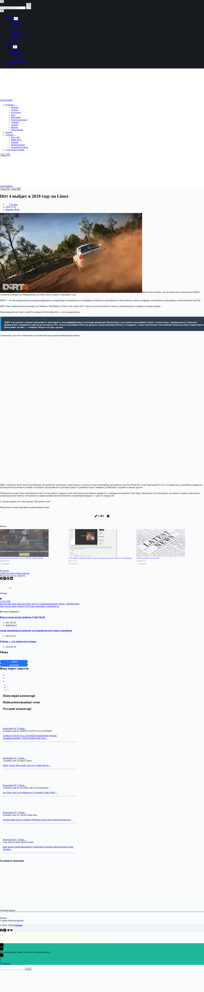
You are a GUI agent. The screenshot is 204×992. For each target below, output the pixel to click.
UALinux (17, 925)
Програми (16, 117)
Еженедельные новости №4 (147, 558)
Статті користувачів (15, 150)
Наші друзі (16, 140)
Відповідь (5, 963)
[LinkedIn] (11, 579)
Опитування (17, 130)
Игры (17, 209)
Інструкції (16, 112)
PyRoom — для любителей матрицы (18, 641)
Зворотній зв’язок (19, 147)
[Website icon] (1, 599)
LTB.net (9, 135)
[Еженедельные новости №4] (169, 543)
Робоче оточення (19, 120)
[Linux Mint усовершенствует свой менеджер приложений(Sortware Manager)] (101, 543)
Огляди (14, 110)
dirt (2, 573)
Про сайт (15, 137)
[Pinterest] (8, 579)
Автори (14, 142)
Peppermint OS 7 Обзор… (15, 728)
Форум (9, 132)
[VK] (11, 931)
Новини (15, 107)
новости (25, 573)
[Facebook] (1, 579)
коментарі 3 (11, 625)
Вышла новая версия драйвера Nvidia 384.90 (22, 617)
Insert (28, 969)
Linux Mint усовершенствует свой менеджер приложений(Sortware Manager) (100, 558)
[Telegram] (8, 931)
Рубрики (10, 105)
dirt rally (9, 573)
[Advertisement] (102, 357)
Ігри (13, 115)
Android (14, 122)
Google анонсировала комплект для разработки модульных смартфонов (36, 630)
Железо (14, 127)
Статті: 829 (5, 601)
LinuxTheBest (6, 100)
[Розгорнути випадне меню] (16, 105)
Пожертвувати (18, 145)
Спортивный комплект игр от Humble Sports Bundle (21, 558)
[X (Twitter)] (5, 579)
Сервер (14, 125)
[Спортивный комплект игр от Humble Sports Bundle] (33, 543)
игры (17, 573)
